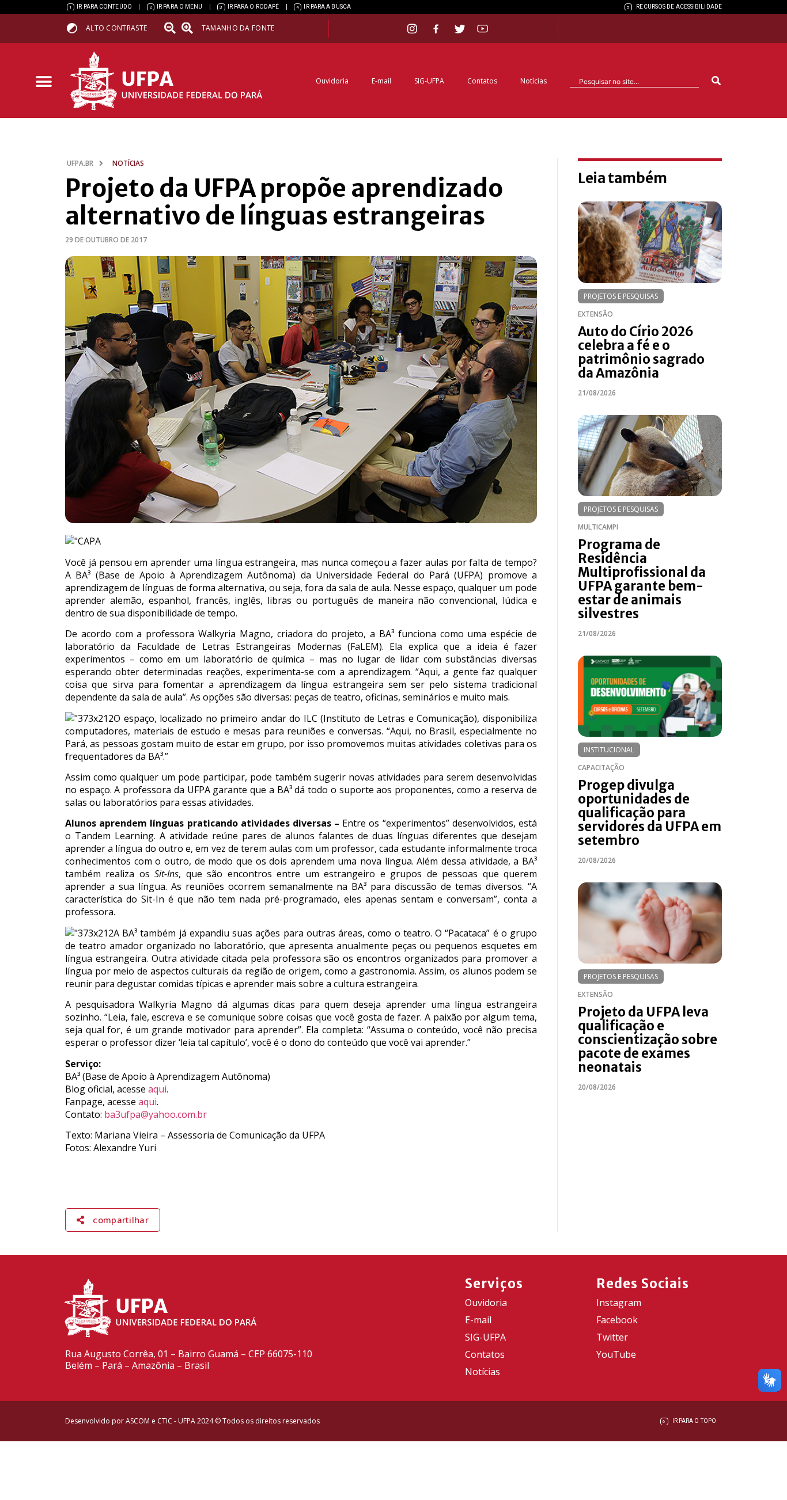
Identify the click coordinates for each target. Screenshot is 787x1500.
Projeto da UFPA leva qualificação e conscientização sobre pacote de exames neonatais (647, 1039)
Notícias (533, 81)
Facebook (617, 1320)
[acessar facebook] (437, 28)
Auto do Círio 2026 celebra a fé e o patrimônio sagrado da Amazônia (641, 352)
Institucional (609, 750)
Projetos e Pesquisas (621, 296)
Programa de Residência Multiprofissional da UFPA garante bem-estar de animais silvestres (642, 579)
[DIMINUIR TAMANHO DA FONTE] (171, 28)
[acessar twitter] (460, 29)
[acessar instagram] (413, 28)
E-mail (381, 81)
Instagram (618, 1302)
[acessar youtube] (483, 28)
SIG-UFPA (429, 81)
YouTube (616, 1354)
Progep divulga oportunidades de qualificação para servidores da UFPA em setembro (649, 812)
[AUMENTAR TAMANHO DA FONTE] (191, 28)
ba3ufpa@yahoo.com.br (155, 1114)
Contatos (482, 81)
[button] (43, 82)
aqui (157, 1089)
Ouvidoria (332, 81)
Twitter (612, 1337)
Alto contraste (116, 28)
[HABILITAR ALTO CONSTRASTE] (76, 28)
